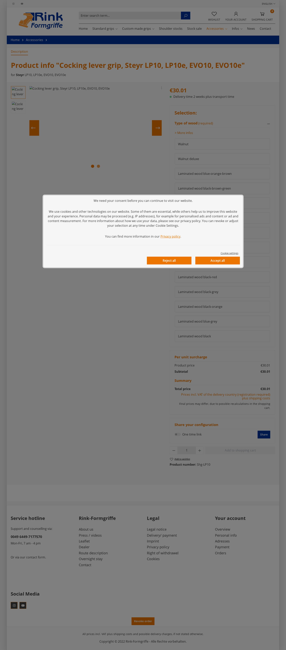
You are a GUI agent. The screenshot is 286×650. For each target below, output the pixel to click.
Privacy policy (170, 236)
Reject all (169, 260)
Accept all (218, 260)
